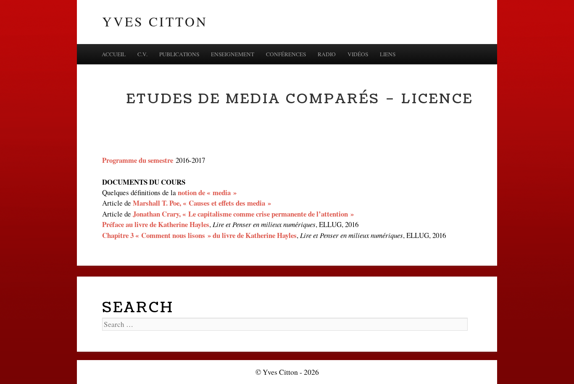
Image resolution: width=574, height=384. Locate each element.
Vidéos (358, 54)
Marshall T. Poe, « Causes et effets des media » (202, 203)
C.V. (142, 54)
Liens (387, 54)
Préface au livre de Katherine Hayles (155, 224)
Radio (327, 54)
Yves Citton (155, 21)
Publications (179, 54)
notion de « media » (207, 192)
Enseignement (232, 54)
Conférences (286, 54)
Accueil (114, 54)
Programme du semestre (137, 160)
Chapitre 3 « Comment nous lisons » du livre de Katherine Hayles (199, 235)
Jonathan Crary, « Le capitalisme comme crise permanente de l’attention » (243, 214)
